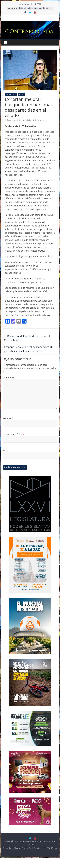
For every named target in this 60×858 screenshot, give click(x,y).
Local (21, 94)
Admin (28, 120)
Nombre (8, 418)
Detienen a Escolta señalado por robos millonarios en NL (34, 9)
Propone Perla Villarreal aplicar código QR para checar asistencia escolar (28, 349)
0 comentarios (40, 120)
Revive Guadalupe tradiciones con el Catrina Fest (27, 338)
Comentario (9, 377)
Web (5, 450)
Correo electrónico (13, 434)
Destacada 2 (11, 94)
